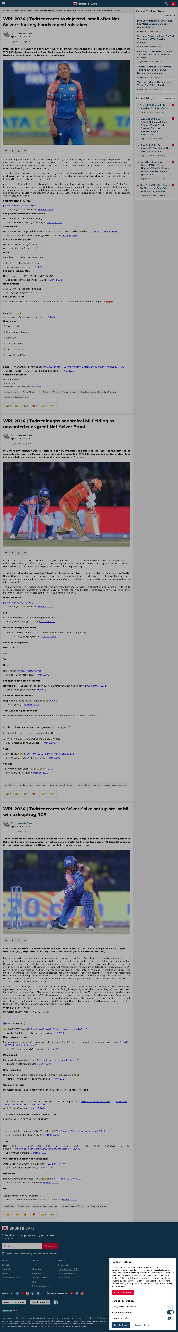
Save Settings (120, 1325)
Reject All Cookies (143, 1325)
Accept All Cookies (123, 1292)
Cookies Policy (118, 1278)
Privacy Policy (136, 1278)
